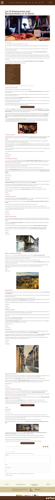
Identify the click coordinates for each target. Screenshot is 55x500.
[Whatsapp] (50, 498)
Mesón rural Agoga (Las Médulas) (11, 75)
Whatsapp (48, 482)
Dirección (34, 482)
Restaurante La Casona (10, 73)
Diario (39, 2)
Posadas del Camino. (18, 490)
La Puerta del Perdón (9, 69)
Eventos (33, 2)
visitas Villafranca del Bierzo (10, 160)
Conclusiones (7, 83)
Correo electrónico (8, 467)
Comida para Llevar (18, 2)
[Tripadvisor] (52, 498)
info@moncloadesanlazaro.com (20, 484)
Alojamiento (25, 2)
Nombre (6, 464)
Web (5, 470)
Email (21, 482)
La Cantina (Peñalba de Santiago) (11, 82)
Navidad (42, 2)
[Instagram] (54, 498)
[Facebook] (46, 498)
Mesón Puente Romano (9, 74)
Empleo (36, 2)
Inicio (9, 2)
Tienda (29, 2)
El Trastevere (8, 79)
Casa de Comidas (13, 2)
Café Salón (22, 2)
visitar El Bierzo (12, 255)
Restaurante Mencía (9, 78)
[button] (54, 2)
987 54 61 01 (7, 484)
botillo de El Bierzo (36, 100)
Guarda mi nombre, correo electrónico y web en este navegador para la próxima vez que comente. (20, 473)
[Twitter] (48, 498)
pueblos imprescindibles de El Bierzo (13, 390)
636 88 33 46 (48, 484)
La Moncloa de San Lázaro (10, 68)
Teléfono (6, 482)
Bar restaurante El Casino (10, 70)
